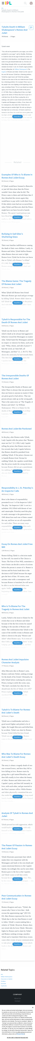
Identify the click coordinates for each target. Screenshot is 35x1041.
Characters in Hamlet (6, 979)
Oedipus (3, 981)
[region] (17, 1023)
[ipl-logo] (8, 4)
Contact (17, 1001)
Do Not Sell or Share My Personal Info (17, 1037)
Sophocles (4, 986)
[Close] (33, 1007)
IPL (2, 8)
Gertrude (3, 983)
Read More (17, 217)
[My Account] (32, 3)
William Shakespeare (21, 69)
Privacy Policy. (21, 1034)
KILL (2, 974)
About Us (17, 998)
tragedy (4, 72)
